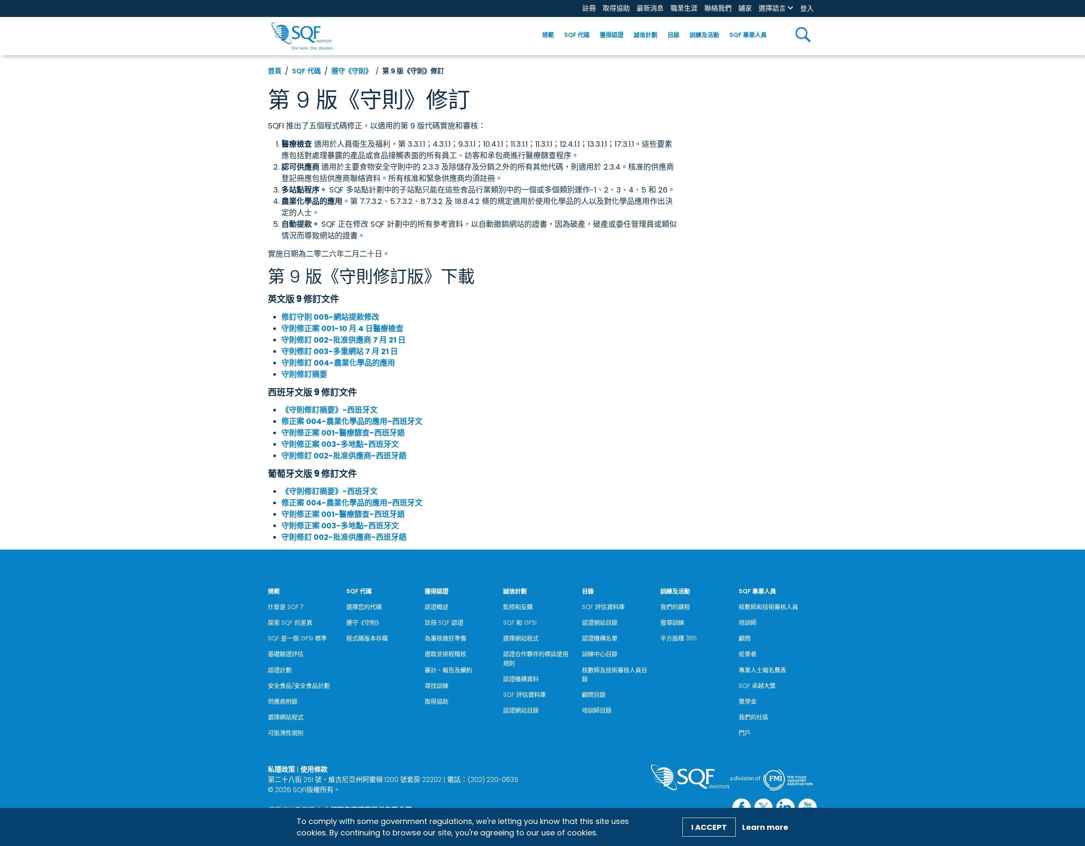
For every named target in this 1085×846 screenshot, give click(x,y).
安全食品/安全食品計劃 (299, 685)
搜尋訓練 (672, 622)
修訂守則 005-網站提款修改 (330, 317)
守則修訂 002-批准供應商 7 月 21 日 (343, 340)
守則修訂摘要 (304, 374)
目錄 (673, 35)
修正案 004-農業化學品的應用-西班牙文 (352, 421)
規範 (548, 35)
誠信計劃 (645, 35)
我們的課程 (675, 607)
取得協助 (616, 8)
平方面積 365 (678, 638)
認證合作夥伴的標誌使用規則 (535, 658)
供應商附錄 (283, 701)
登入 (807, 9)
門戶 (745, 733)
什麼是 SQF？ (286, 607)
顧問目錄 (594, 694)
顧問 (745, 638)
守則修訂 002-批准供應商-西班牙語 (343, 455)
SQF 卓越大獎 (757, 685)
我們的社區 (753, 717)
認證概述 (436, 607)
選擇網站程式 (285, 717)
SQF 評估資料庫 (524, 694)
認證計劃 (280, 670)
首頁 (274, 71)
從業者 (748, 654)
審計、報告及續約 (448, 670)
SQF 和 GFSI (520, 622)
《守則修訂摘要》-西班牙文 (329, 410)
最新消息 (650, 8)
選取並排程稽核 (445, 654)
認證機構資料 (521, 679)
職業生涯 (684, 8)
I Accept (709, 827)
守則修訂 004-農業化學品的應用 (338, 362)
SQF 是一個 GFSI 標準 (297, 638)
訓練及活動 (704, 35)
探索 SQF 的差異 (290, 622)
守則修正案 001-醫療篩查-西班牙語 (343, 432)
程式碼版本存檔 (367, 638)
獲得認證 (611, 35)
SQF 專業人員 (748, 35)
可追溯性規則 (285, 733)
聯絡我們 (718, 8)
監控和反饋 (518, 607)
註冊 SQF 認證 (444, 622)
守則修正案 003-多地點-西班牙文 (340, 444)
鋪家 (745, 8)
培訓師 (748, 622)
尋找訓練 (436, 685)
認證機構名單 (600, 638)
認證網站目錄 (521, 710)
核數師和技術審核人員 (768, 607)
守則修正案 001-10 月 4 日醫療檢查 (342, 328)
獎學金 (748, 701)
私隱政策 (281, 769)
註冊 (589, 8)
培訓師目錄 (597, 710)
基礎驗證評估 (285, 654)
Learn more (765, 827)
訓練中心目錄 (600, 654)
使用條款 (314, 769)
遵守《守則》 (351, 71)
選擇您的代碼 (364, 607)
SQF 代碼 (577, 35)
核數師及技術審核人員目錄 (614, 674)
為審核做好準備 (445, 638)
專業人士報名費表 (762, 670)
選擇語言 (772, 8)
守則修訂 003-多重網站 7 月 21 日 (339, 351)
